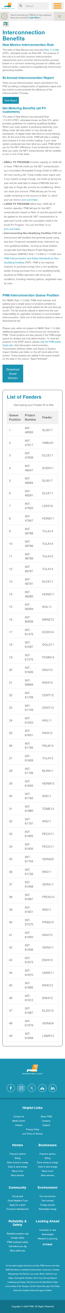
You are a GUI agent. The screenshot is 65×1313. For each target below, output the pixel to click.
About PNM (46, 1116)
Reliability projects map (17, 1233)
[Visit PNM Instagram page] (22, 1087)
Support (46, 1125)
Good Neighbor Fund (18, 1200)
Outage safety (17, 1237)
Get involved (48, 1200)
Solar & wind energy (17, 1166)
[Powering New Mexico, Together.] (8, 5)
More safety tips (17, 1250)
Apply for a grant (18, 1204)
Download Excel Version (12, 373)
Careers (18, 1125)
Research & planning (47, 1238)
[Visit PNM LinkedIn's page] (53, 1087)
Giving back (17, 1196)
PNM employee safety (17, 1241)
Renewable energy (47, 1208)
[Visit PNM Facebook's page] (11, 1087)
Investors (46, 1120)
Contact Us (19, 1116)
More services (17, 1175)
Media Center (18, 1120)
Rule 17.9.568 (51, 49)
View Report (10, 100)
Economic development (17, 1208)
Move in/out (17, 1170)
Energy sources (47, 1204)
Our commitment (48, 1196)
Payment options (18, 1153)
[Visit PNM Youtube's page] (43, 1087)
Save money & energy (17, 1162)
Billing (17, 1158)
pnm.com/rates (30, 199)
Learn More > (35, 17)
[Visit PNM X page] (33, 1087)
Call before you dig (17, 1246)
